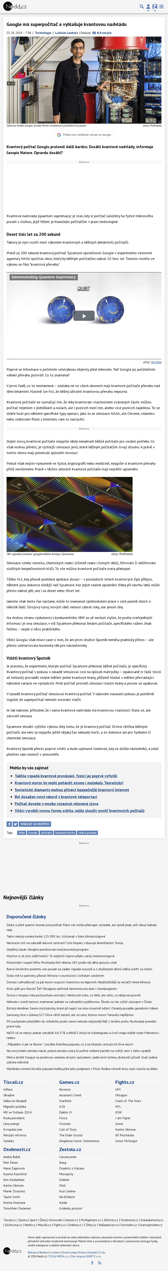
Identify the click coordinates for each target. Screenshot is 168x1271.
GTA (62, 1106)
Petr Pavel (10, 1162)
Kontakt (93, 1252)
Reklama (33, 1252)
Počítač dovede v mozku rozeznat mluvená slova (56, 803)
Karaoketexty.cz (152, 1220)
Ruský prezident (14, 1118)
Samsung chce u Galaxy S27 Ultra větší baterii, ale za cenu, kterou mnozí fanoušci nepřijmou (70, 1015)
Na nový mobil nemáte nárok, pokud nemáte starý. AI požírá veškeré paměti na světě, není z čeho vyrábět (79, 1051)
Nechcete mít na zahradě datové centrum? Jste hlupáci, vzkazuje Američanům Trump (65, 943)
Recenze (65, 1089)
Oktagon (121, 1095)
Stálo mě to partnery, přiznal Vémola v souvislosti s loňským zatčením (55, 975)
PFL (118, 1106)
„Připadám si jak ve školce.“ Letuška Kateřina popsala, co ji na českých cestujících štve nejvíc (70, 1044)
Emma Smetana (14, 1203)
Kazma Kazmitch (15, 1174)
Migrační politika (14, 1106)
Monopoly (66, 1174)
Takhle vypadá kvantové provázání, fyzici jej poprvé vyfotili (66, 775)
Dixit (62, 1185)
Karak (63, 1203)
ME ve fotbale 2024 (17, 1112)
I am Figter (123, 1118)
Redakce (44, 1252)
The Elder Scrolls (71, 1135)
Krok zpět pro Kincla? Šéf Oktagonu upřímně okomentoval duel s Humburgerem (62, 989)
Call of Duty (67, 1129)
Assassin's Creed (70, 1095)
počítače (46, 833)
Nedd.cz (29, 1225)
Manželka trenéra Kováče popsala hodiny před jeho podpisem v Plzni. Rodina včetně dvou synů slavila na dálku (82, 1069)
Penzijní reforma (14, 1135)
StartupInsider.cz (150, 1225)
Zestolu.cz (70, 1149)
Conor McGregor (126, 1141)
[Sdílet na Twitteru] (15, 824)
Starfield (65, 1101)
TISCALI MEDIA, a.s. (58, 1256)
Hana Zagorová (14, 1168)
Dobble (64, 1180)
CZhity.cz (90, 1225)
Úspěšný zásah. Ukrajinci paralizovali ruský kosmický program (48, 949)
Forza (63, 1118)
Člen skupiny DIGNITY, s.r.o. (86, 1256)
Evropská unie (12, 1129)
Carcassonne (67, 1157)
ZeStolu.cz (110, 1220)
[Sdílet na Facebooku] (9, 824)
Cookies (55, 1252)
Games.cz (69, 1082)
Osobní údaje (69, 1252)
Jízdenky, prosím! (70, 1208)
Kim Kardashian (13, 1180)
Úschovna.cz (13, 1225)
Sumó (119, 1124)
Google (32, 833)
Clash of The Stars (128, 1101)
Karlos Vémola (125, 1129)
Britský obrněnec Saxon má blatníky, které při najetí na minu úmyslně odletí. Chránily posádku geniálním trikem (82, 1008)
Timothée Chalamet (17, 1208)
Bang (62, 1162)
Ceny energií (11, 1124)
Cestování (56, 1220)
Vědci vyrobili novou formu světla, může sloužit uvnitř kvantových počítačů (79, 810)
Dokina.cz (74, 1225)
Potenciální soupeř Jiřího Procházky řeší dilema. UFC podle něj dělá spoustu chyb (62, 962)
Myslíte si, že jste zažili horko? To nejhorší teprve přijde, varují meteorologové (61, 956)
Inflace (7, 1089)
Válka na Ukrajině (14, 1101)
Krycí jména (67, 1191)
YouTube (156, 362)
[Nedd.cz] (14, 6)
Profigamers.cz (91, 1220)
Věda (22, 833)
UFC (118, 1089)
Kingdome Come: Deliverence (79, 1141)
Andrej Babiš (11, 1157)
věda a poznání (87, 833)
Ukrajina (8, 1095)
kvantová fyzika (65, 833)
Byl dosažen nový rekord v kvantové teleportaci (56, 796)
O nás (102, 1252)
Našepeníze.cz (109, 1225)
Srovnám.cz (129, 1225)
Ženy (43, 1220)
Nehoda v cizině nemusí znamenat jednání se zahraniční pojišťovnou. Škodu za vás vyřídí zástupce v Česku (79, 1002)
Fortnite (65, 1124)
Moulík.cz (44, 1225)
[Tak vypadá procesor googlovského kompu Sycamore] (70, 514)
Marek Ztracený (14, 1191)
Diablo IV (65, 1112)
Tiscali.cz (13, 1082)
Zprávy (22, 1220)
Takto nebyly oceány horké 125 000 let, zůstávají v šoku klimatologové (56, 936)
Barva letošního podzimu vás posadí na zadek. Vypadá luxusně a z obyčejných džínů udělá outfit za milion (79, 969)
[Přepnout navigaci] (148, 6)
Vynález (8, 1141)
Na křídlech (67, 1197)
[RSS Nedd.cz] (100, 1263)
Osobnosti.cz (17, 1149)
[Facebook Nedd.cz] (92, 1263)
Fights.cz (124, 1082)
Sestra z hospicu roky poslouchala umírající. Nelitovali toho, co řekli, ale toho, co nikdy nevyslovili (74, 995)
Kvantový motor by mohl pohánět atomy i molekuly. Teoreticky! (69, 782)
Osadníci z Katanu (71, 1168)
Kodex (83, 1252)
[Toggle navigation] (161, 6)
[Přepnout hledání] (141, 6)
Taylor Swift (11, 1197)
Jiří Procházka (124, 1135)
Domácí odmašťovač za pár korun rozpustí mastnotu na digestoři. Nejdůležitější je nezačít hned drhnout (79, 982)
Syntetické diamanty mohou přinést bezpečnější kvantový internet (72, 789)
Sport (33, 1220)
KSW (118, 1112)
